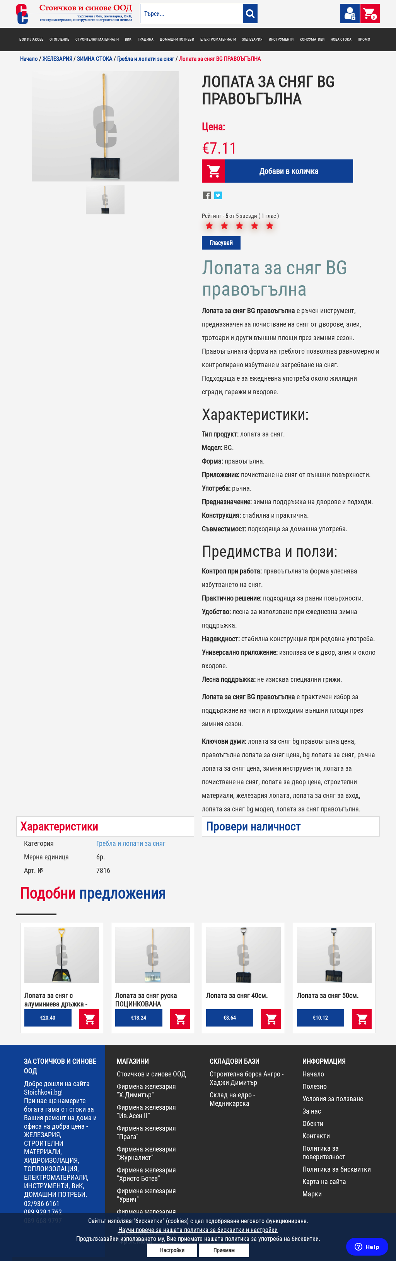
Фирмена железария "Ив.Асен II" (146, 1111)
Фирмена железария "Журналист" (146, 1153)
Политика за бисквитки (336, 1169)
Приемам (224, 1250)
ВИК (128, 39)
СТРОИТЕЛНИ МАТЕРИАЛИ (97, 39)
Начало (313, 1074)
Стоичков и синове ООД (151, 1074)
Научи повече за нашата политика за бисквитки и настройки (198, 1230)
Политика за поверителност (323, 1152)
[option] (105, 126)
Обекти (312, 1123)
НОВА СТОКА (341, 39)
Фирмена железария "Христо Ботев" (146, 1174)
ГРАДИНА (146, 39)
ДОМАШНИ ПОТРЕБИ (177, 39)
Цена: (213, 126)
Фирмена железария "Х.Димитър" (146, 1090)
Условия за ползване (332, 1099)
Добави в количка (289, 171)
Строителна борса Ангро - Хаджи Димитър (246, 1078)
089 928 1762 (43, 1212)
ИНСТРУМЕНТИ (281, 39)
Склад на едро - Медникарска (232, 1099)
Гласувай (221, 242)
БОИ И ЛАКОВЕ (31, 39)
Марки (312, 1194)
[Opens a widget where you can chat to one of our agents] (367, 1247)
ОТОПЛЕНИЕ (59, 39)
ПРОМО (364, 39)
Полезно (314, 1086)
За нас (311, 1111)
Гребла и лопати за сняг (131, 843)
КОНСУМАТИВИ (312, 39)
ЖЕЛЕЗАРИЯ (252, 39)
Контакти (316, 1136)
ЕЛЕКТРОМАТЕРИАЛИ (218, 39)
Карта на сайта (324, 1181)
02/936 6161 (42, 1203)
